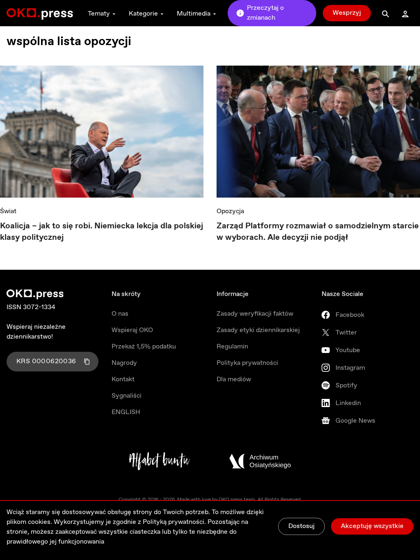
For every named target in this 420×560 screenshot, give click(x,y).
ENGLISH (126, 412)
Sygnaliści (127, 396)
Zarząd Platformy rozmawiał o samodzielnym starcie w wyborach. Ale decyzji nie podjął (318, 232)
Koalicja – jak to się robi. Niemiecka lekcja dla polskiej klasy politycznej (101, 232)
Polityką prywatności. (174, 522)
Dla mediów (234, 379)
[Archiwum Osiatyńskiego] (260, 461)
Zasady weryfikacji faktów (255, 314)
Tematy (99, 13)
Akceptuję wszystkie (372, 526)
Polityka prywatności (247, 363)
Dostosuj (301, 526)
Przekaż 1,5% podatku (144, 346)
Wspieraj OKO (132, 330)
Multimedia (193, 13)
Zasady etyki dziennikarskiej (258, 330)
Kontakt (123, 379)
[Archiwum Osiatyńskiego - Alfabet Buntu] (159, 461)
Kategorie (143, 13)
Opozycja (230, 211)
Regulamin (232, 346)
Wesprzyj (347, 13)
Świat (8, 211)
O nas (120, 314)
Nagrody (124, 363)
